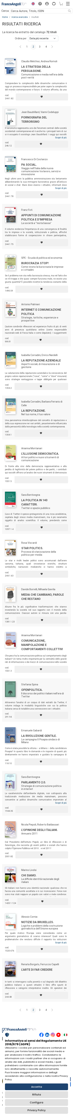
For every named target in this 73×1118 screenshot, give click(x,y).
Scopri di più (61, 137)
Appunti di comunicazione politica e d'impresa (41, 217)
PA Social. (29, 164)
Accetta (36, 1087)
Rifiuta (36, 1094)
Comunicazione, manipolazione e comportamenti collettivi (42, 645)
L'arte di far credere (36, 969)
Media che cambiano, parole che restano (42, 597)
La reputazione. (33, 410)
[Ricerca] (69, 10)
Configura (36, 1102)
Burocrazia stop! (35, 263)
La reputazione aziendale (41, 360)
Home (5, 17)
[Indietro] (21, 47)
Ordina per (21, 38)
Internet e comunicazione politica (41, 312)
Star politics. (32, 548)
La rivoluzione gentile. (39, 736)
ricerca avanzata (20, 17)
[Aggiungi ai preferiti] (42, 96)
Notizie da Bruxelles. (37, 922)
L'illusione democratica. (40, 453)
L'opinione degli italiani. (39, 830)
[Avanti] (52, 47)
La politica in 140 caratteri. (34, 502)
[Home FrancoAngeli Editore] (14, 4)
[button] (32, 4)
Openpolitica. (32, 690)
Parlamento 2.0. (33, 782)
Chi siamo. (28, 875)
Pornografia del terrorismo (34, 119)
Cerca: (5, 11)
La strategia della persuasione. (35, 69)
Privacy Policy (36, 1110)
